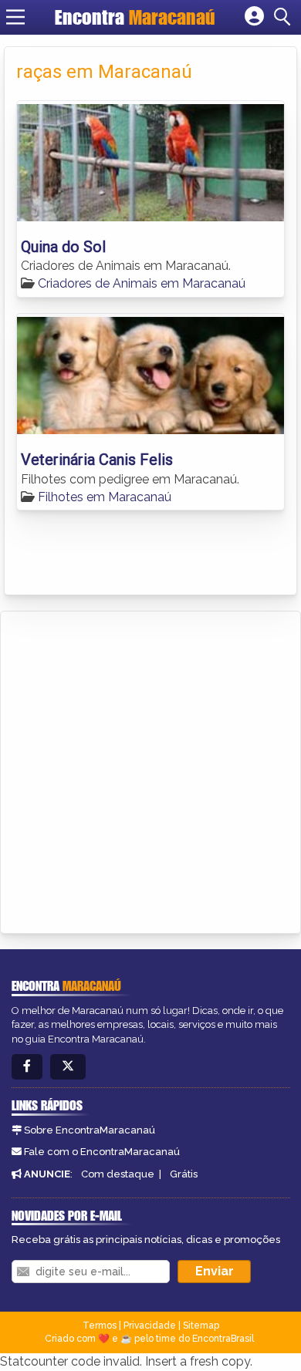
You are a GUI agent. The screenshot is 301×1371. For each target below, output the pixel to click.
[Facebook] (27, 1067)
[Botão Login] (254, 17)
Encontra (135, 17)
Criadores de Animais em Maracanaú (141, 283)
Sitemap (201, 1325)
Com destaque (117, 1174)
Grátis (184, 1174)
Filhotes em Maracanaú (104, 497)
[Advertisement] (150, 769)
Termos (100, 1325)
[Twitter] (68, 1067)
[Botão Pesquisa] (284, 17)
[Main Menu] (15, 17)
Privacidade (149, 1325)
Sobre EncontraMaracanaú (89, 1130)
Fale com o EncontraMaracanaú (102, 1151)
